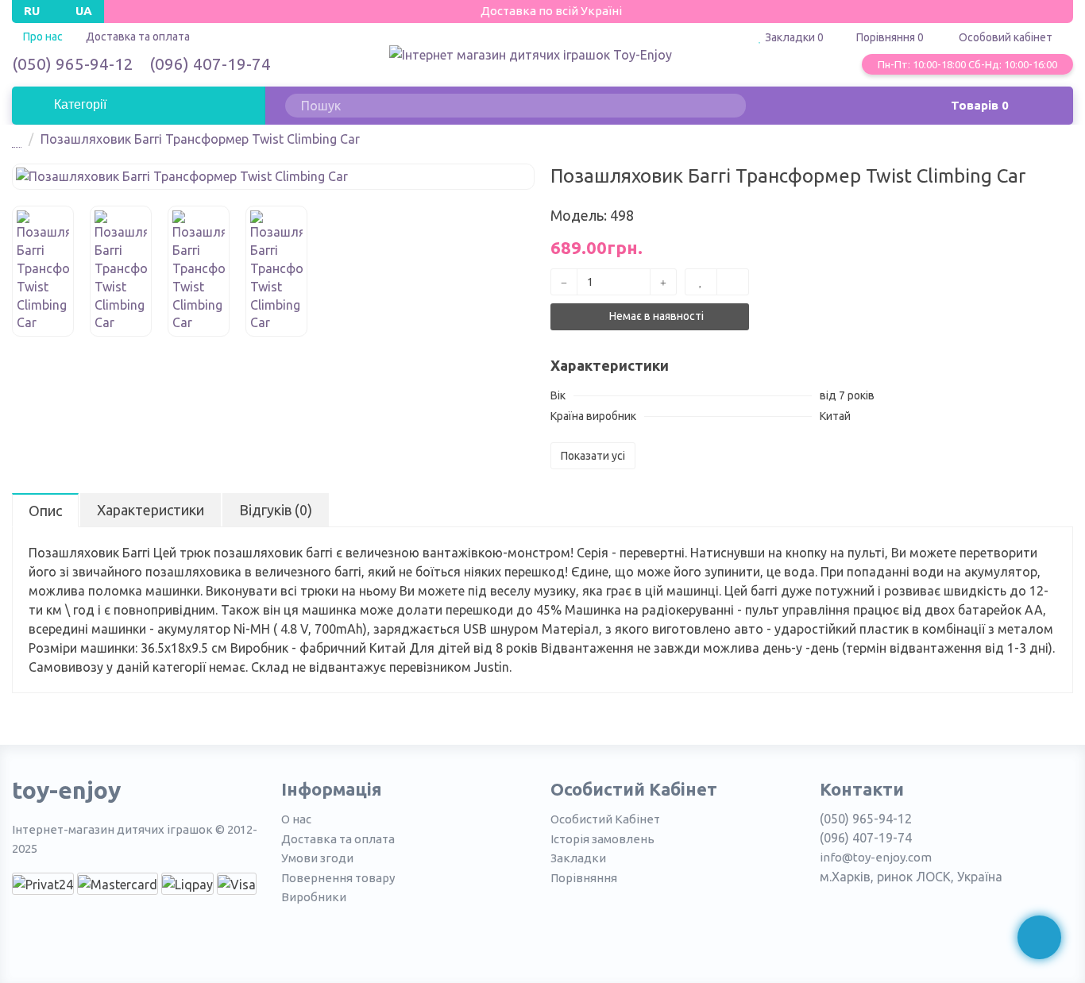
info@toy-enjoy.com (876, 857)
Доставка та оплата (138, 36)
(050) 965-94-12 (72, 63)
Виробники (313, 897)
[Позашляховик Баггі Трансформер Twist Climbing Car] (273, 177)
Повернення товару (338, 878)
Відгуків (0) (275, 510)
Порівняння (583, 878)
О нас (296, 819)
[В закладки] (701, 281)
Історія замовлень (602, 839)
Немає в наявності (655, 316)
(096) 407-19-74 (210, 63)
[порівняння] (732, 281)
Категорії (78, 104)
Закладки (578, 858)
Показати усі (593, 455)
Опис (45, 510)
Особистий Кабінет (605, 819)
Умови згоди (317, 858)
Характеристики (150, 510)
